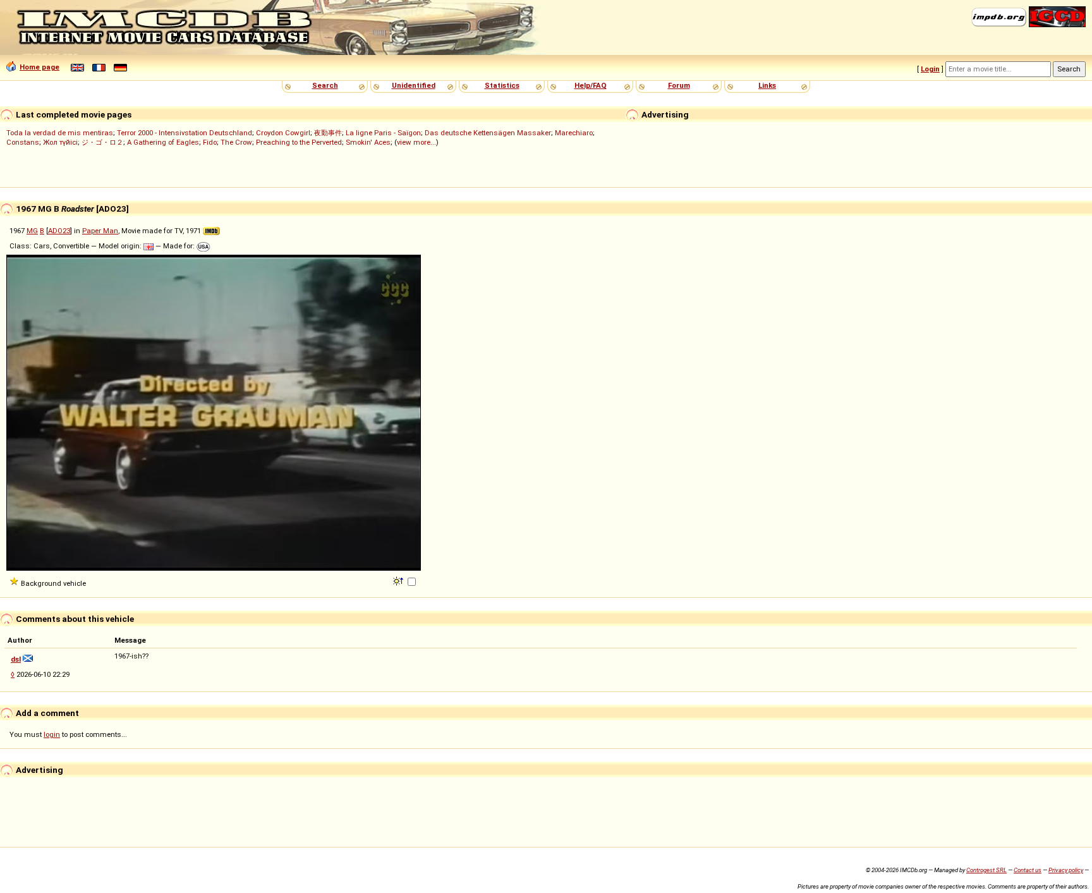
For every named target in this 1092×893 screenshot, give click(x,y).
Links (767, 85)
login (52, 734)
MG (32, 230)
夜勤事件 (328, 132)
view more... (416, 142)
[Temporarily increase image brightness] (399, 580)
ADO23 (59, 230)
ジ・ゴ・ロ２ (102, 142)
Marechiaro (574, 132)
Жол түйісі (60, 142)
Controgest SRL (986, 869)
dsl (16, 659)
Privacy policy (1065, 869)
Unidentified (413, 85)
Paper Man (100, 230)
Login (930, 68)
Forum (679, 85)
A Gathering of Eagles (163, 142)
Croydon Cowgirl (283, 132)
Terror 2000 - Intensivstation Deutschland (184, 132)
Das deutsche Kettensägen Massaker (488, 132)
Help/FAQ (590, 85)
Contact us (1027, 869)
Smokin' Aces (368, 142)
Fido (210, 142)
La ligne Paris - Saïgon (383, 132)
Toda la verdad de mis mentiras (59, 132)
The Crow (236, 142)
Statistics (502, 85)
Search (325, 85)
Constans (22, 142)
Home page (39, 67)
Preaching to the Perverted (299, 142)
